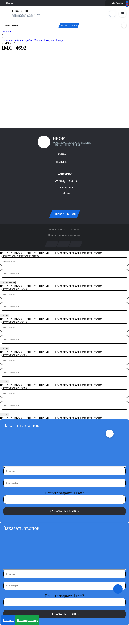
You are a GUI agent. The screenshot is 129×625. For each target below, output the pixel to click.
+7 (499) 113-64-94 (11, 25)
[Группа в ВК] (59, 201)
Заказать (4, 315)
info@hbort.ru (117, 3)
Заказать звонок (7, 282)
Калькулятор (27, 620)
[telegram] (69, 201)
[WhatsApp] (123, 25)
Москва (66, 193)
